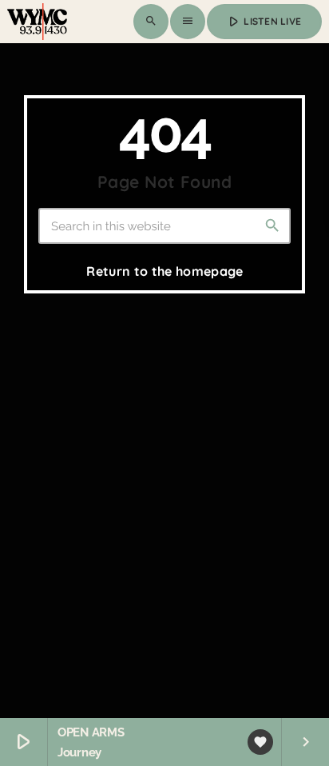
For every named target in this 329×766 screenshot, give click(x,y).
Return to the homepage (164, 271)
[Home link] (37, 21)
